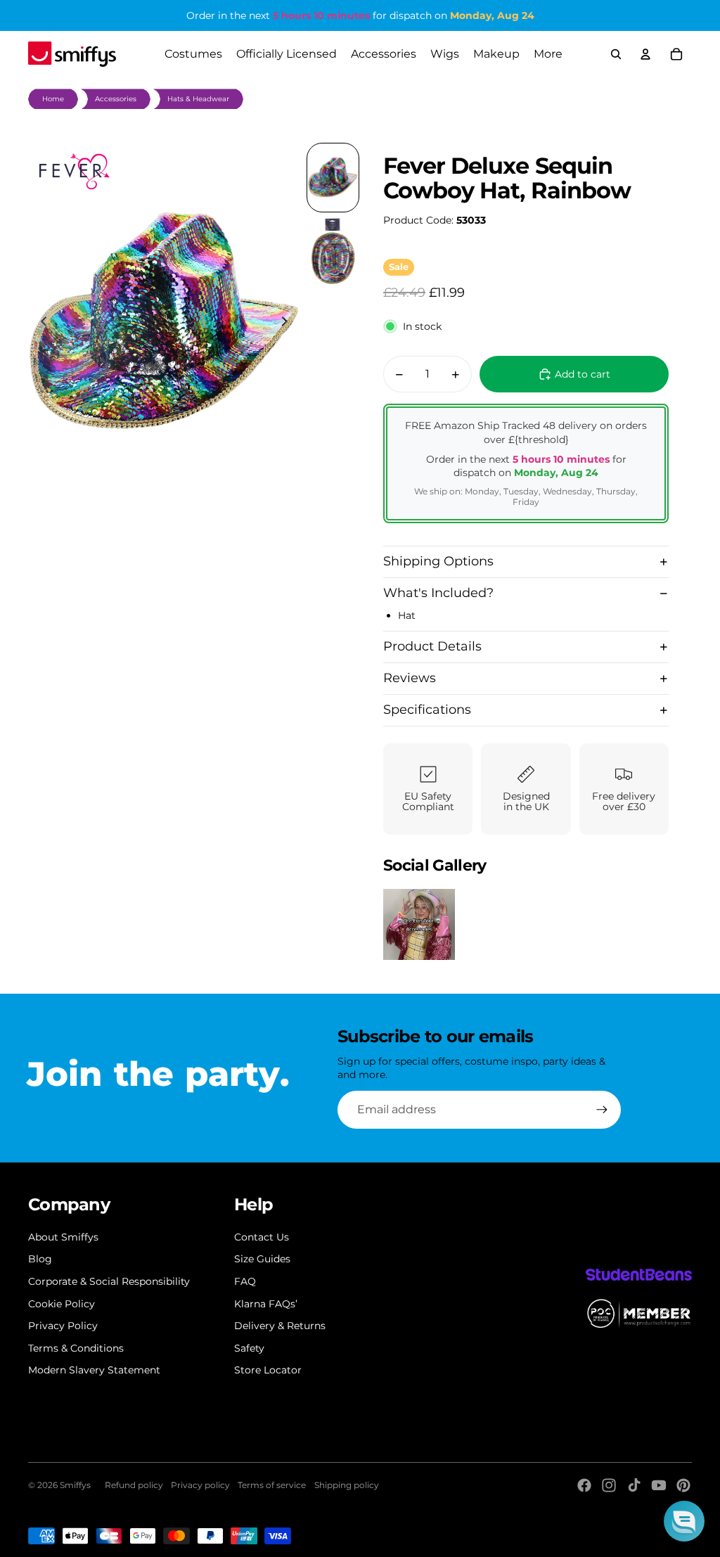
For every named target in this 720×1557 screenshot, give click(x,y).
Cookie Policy (61, 1304)
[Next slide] (288, 323)
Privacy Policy (63, 1325)
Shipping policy (346, 1485)
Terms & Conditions (76, 1348)
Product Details (432, 646)
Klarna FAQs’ (265, 1304)
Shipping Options (438, 561)
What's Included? (438, 593)
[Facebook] (584, 1485)
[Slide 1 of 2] (333, 178)
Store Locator (268, 1370)
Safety (249, 1348)
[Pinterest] (683, 1485)
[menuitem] (548, 54)
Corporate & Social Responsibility (109, 1281)
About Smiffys (63, 1237)
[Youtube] (658, 1485)
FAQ (245, 1281)
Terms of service (272, 1485)
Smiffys (75, 1485)
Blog (40, 1258)
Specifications (427, 709)
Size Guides (262, 1258)
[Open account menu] (645, 54)
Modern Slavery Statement (94, 1370)
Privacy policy (200, 1485)
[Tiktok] (634, 1485)
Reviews (409, 678)
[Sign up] (602, 1109)
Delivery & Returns (280, 1325)
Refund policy (134, 1485)
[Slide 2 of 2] (333, 250)
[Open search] (615, 54)
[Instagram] (608, 1485)
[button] (684, 1521)
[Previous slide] (39, 323)
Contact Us (261, 1237)
